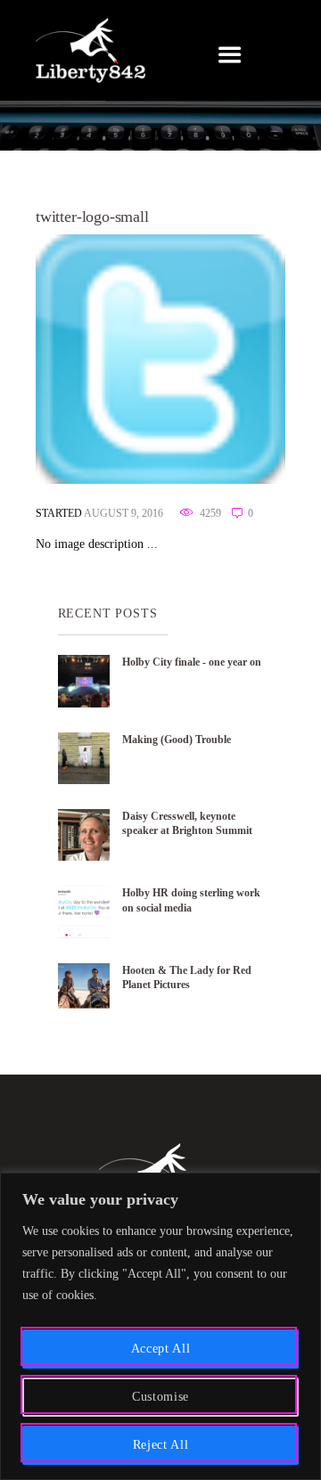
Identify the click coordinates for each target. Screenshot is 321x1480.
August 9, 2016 (123, 513)
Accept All (161, 1348)
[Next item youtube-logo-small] (222, 359)
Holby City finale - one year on (191, 662)
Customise (160, 1396)
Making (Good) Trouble (176, 739)
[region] (160, 1326)
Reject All (161, 1444)
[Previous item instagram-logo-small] (98, 359)
